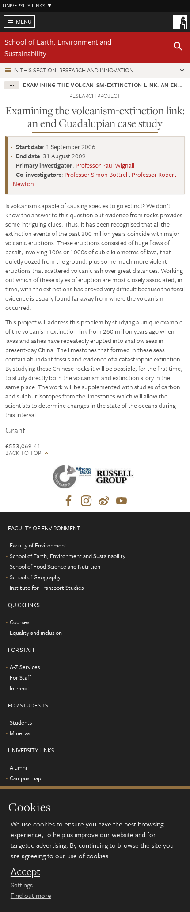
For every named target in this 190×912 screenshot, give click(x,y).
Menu (24, 21)
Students (21, 722)
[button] (178, 47)
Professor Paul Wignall (105, 165)
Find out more (31, 895)
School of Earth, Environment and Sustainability (67, 555)
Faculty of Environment (38, 545)
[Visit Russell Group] (116, 478)
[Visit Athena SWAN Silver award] (74, 478)
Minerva (20, 733)
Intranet (20, 688)
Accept (25, 871)
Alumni (18, 767)
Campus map (25, 778)
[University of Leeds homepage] (180, 21)
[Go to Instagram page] (86, 501)
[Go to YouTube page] (121, 501)
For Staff (20, 677)
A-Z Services (25, 667)
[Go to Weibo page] (104, 501)
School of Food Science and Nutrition (55, 566)
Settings (22, 885)
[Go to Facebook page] (68, 501)
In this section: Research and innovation (73, 70)
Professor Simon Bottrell (97, 174)
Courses (19, 622)
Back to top (23, 453)
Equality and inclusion (36, 632)
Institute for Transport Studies (47, 587)
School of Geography (35, 577)
